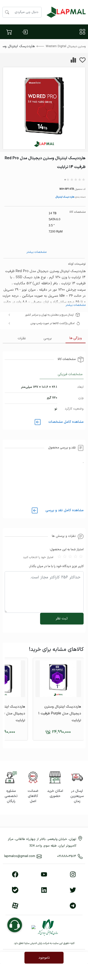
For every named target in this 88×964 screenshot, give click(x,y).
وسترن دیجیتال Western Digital (66, 46)
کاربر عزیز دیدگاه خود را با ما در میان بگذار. (56, 566)
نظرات (22, 338)
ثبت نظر (62, 618)
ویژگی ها (75, 338)
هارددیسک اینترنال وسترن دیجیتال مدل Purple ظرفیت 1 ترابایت (59, 713)
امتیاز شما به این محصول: (67, 549)
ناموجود (44, 957)
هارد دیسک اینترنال (64, 197)
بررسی (48, 338)
